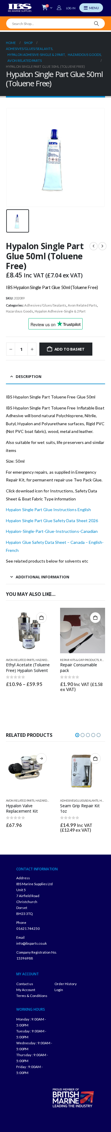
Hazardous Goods (19, 311)
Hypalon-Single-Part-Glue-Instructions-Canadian (52, 531)
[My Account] (59, 7)
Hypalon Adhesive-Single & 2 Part (60, 311)
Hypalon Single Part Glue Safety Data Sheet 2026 (52, 520)
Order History (65, 984)
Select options (41, 617)
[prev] (93, 246)
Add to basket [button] (95, 617)
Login (58, 989)
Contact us (24, 984)
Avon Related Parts (82, 305)
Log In (70, 8)
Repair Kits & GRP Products (79, 660)
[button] (77, 735)
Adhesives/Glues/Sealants (45, 305)
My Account (25, 989)
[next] (102, 246)
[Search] (97, 23)
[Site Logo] (20, 8)
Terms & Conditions (31, 995)
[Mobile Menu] (91, 7)
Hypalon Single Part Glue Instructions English (48, 509)
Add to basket (69, 349)
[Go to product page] (28, 630)
